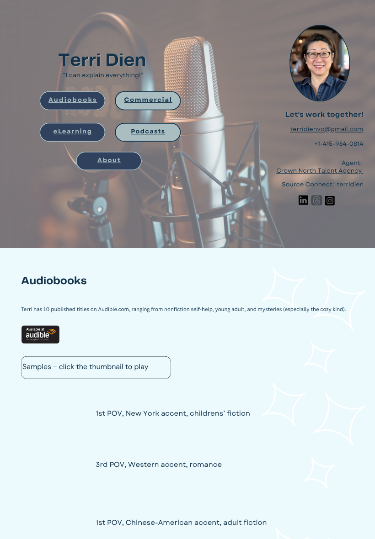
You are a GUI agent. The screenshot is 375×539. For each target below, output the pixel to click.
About (109, 159)
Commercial (148, 99)
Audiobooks (72, 99)
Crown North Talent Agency (319, 171)
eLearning (73, 131)
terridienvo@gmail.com (326, 129)
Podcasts (148, 131)
